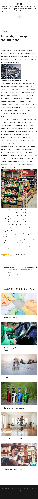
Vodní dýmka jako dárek (13, 469)
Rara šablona (11, 491)
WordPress (26, 491)
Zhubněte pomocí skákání (13, 439)
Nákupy (5, 31)
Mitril (19, 3)
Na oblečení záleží (11, 318)
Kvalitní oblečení (10, 378)
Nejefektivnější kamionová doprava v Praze (18, 349)
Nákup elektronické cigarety (14, 408)
